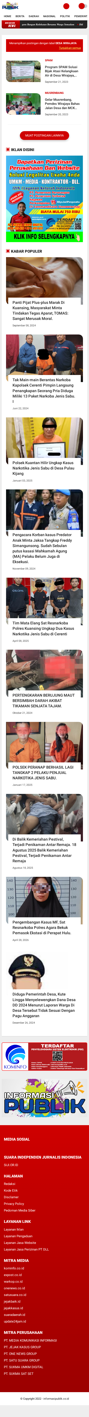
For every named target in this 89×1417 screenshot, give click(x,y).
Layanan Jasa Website (20, 1243)
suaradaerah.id (14, 1315)
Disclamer (11, 1197)
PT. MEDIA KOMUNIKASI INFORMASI (30, 1340)
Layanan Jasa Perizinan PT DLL (26, 1249)
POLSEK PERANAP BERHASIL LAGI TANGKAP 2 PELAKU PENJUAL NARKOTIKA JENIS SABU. (43, 772)
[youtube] (34, 1147)
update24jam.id (15, 1321)
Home (7, 16)
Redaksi (9, 1184)
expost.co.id (13, 1275)
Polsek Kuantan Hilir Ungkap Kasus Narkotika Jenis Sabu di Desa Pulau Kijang (43, 468)
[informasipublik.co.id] (10, 9)
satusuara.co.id (15, 1295)
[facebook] (5, 1147)
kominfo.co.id (14, 1268)
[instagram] (28, 1147)
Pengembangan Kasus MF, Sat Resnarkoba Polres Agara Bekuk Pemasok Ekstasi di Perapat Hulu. (42, 927)
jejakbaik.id (12, 1301)
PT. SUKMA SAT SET (18, 1374)
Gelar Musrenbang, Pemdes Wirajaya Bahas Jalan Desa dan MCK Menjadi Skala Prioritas (62, 104)
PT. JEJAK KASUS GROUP (22, 1347)
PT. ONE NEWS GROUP (20, 1354)
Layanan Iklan (14, 1229)
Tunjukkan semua (70, 47)
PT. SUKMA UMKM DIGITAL (23, 1367)
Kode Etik (11, 1190)
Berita (20, 16)
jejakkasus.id (13, 1308)
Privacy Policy (14, 1204)
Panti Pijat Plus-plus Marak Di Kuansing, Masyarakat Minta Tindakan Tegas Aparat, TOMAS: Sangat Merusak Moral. (40, 310)
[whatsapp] (17, 1147)
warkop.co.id (13, 1282)
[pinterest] (22, 1147)
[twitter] (11, 1147)
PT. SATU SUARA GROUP (22, 1360)
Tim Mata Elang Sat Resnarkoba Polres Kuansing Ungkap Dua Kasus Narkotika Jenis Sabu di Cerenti (43, 628)
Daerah (34, 16)
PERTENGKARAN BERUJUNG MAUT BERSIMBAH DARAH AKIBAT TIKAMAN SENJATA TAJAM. (44, 700)
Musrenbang (54, 92)
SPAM (48, 60)
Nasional (49, 16)
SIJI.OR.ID (11, 1165)
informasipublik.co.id (56, 1398)
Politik (65, 16)
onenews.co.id (14, 1288)
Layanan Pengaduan (18, 1236)
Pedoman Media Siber (19, 1210)
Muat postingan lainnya (44, 135)
